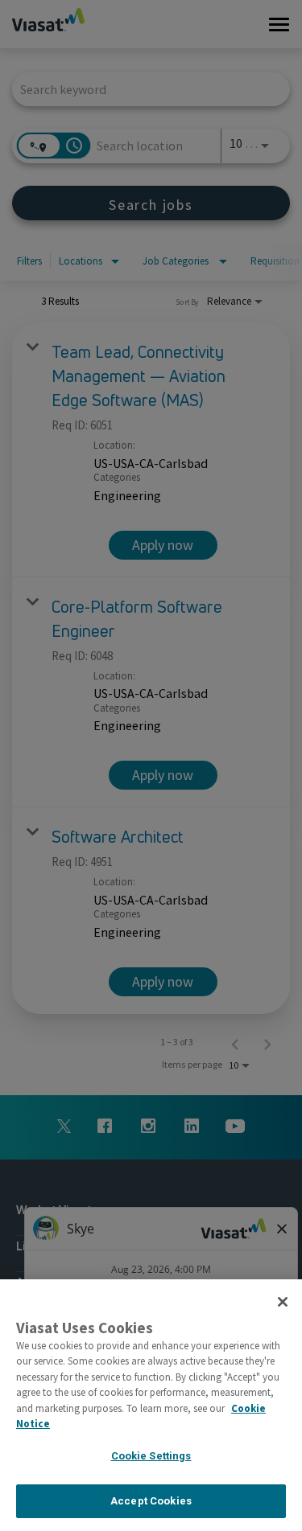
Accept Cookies (151, 1501)
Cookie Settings (151, 1456)
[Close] (282, 1302)
